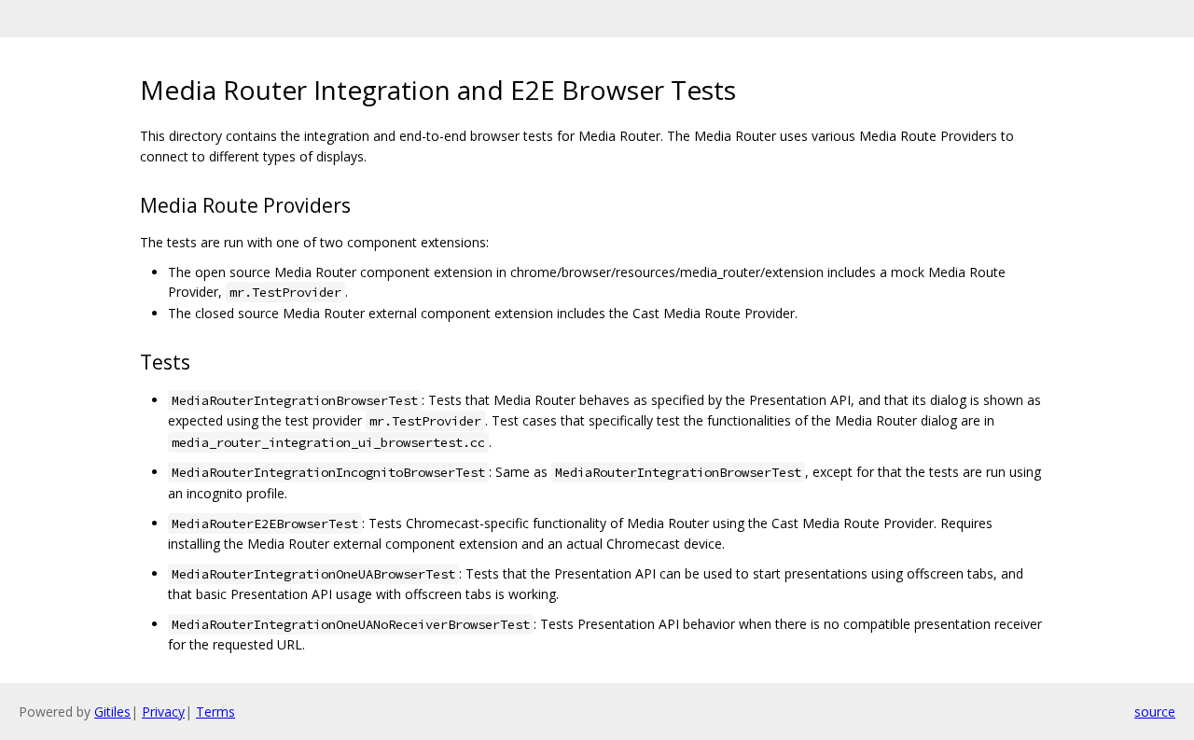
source (1154, 711)
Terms (215, 711)
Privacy (163, 711)
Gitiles (112, 711)
